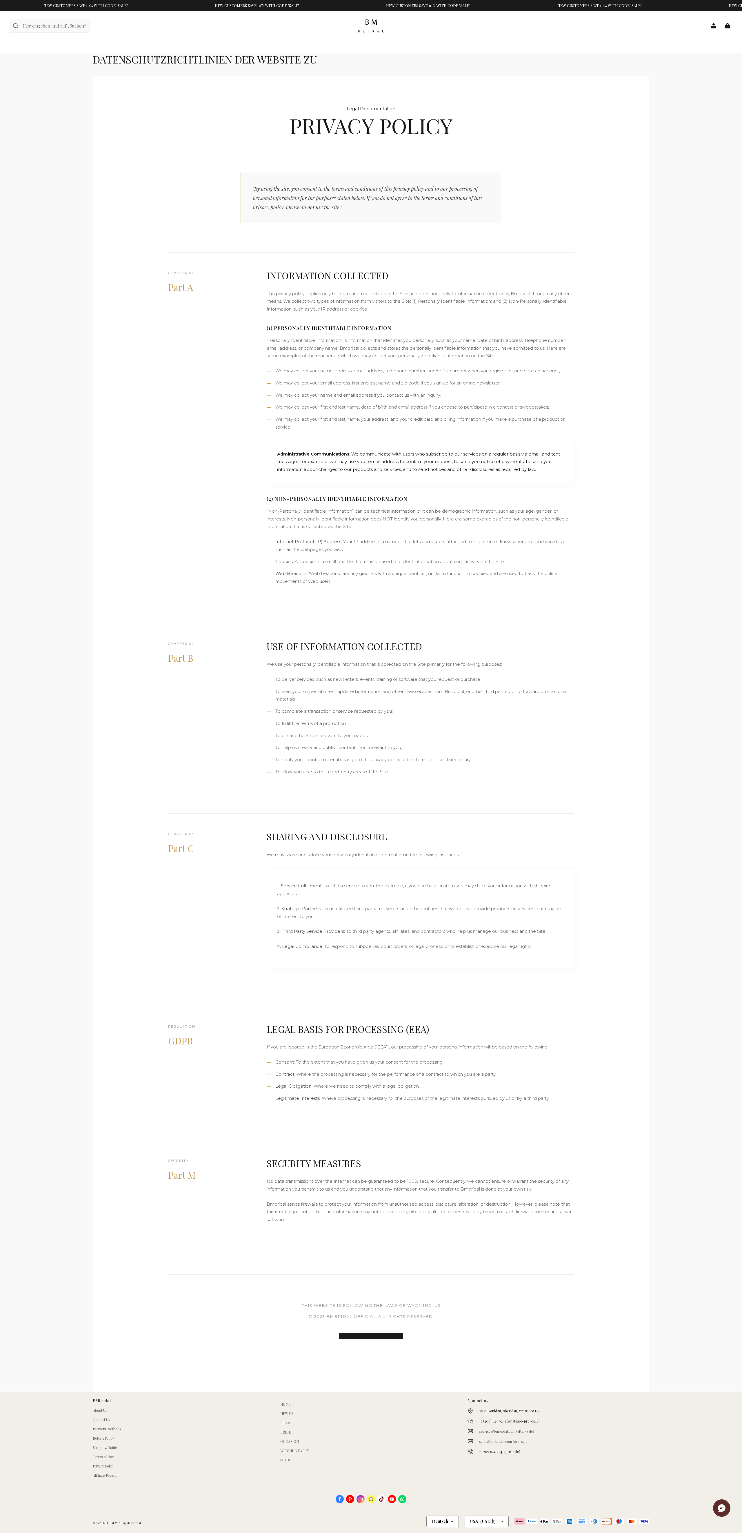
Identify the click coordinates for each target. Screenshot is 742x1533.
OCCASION (289, 1441)
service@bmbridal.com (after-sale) (506, 1431)
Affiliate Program (106, 1475)
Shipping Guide (105, 1447)
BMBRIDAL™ (110, 1523)
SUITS (285, 1460)
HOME (285, 1404)
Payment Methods (107, 1429)
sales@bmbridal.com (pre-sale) (504, 1441)
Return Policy (103, 1438)
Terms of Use (103, 1456)
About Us (100, 1410)
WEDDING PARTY (294, 1450)
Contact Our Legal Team (371, 1336)
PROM (285, 1422)
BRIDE (285, 1432)
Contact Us (101, 1419)
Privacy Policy (103, 1466)
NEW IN (286, 1413)
